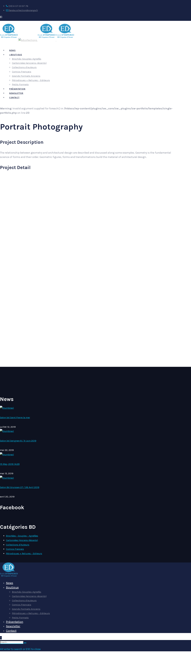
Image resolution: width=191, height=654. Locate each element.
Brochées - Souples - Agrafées (22, 535)
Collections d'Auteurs (17, 544)
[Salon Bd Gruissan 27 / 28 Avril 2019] (7, 477)
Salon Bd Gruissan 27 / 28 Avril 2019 (19, 487)
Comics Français (15, 549)
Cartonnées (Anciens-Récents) (22, 540)
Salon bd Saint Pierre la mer (15, 417)
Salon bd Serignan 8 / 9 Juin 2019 (18, 440)
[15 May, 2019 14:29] (7, 454)
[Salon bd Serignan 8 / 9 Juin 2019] (7, 431)
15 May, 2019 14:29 (10, 464)
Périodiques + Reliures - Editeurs (24, 553)
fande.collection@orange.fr (23, 10)
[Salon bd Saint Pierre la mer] (7, 408)
